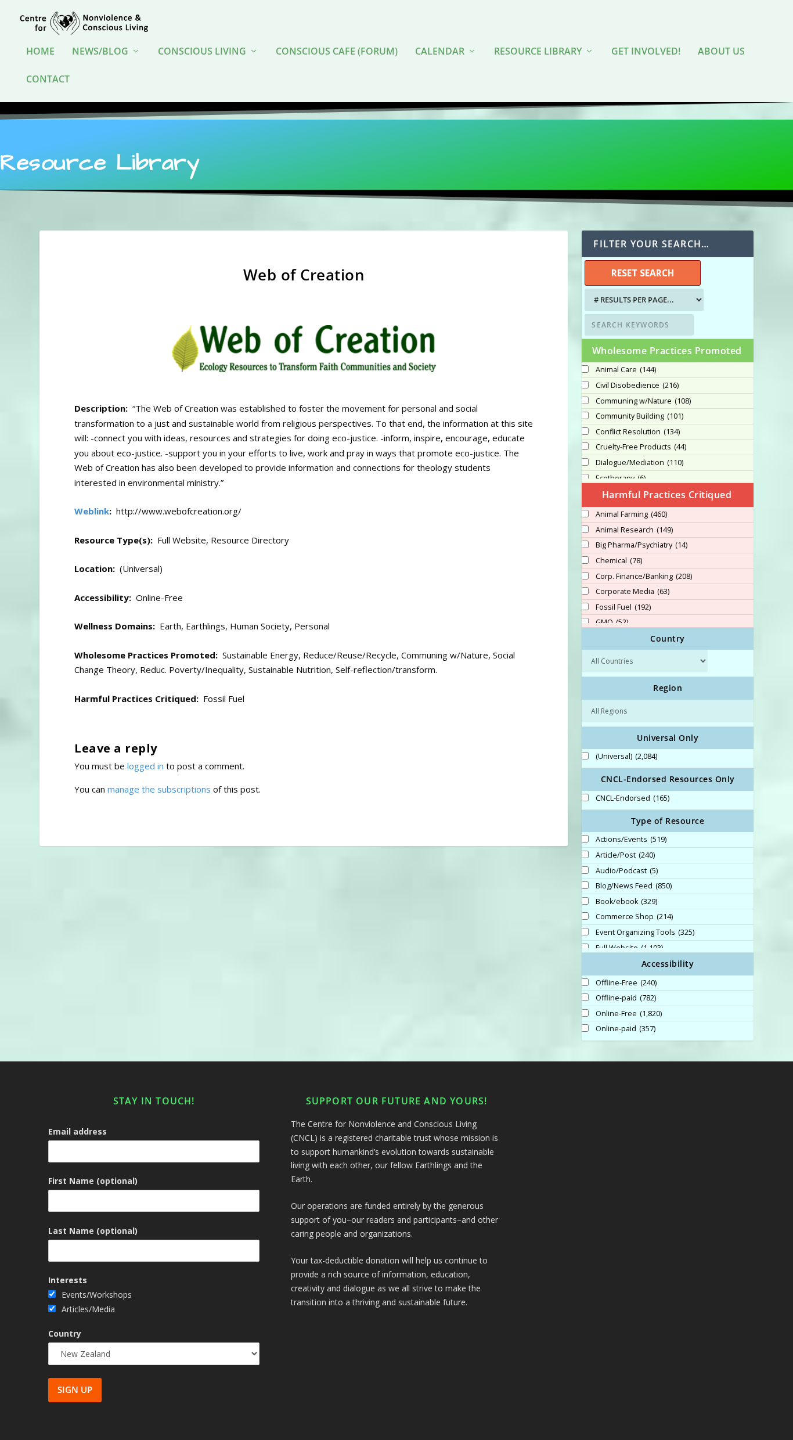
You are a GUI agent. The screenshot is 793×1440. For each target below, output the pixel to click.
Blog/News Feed (634, 886)
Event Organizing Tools (645, 932)
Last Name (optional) (93, 1230)
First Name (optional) (93, 1180)
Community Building (639, 416)
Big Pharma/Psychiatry (641, 545)
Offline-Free (626, 983)
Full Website (629, 948)
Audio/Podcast (627, 871)
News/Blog (100, 51)
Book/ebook (626, 901)
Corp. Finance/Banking (644, 576)
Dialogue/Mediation (639, 462)
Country (64, 1333)
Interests (67, 1280)
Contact (48, 79)
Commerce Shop (634, 916)
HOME (40, 51)
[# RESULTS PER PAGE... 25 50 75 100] (643, 300)
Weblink (91, 511)
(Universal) (626, 756)
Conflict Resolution (638, 432)
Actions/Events (631, 839)
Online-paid (625, 1029)
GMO (612, 622)
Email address (77, 1131)
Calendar (439, 51)
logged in (145, 766)
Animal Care (626, 370)
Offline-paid (626, 998)
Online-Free (629, 1013)
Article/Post (625, 855)
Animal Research (634, 530)
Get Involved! (645, 51)
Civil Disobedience (637, 385)
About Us (721, 51)
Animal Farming (631, 514)
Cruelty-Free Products (641, 447)
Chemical (619, 561)
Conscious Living (202, 51)
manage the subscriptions (159, 789)
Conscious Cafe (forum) (337, 51)
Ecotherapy (621, 478)
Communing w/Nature (643, 401)
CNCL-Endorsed (632, 798)
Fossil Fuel (623, 607)
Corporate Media (632, 591)
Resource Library (538, 51)
